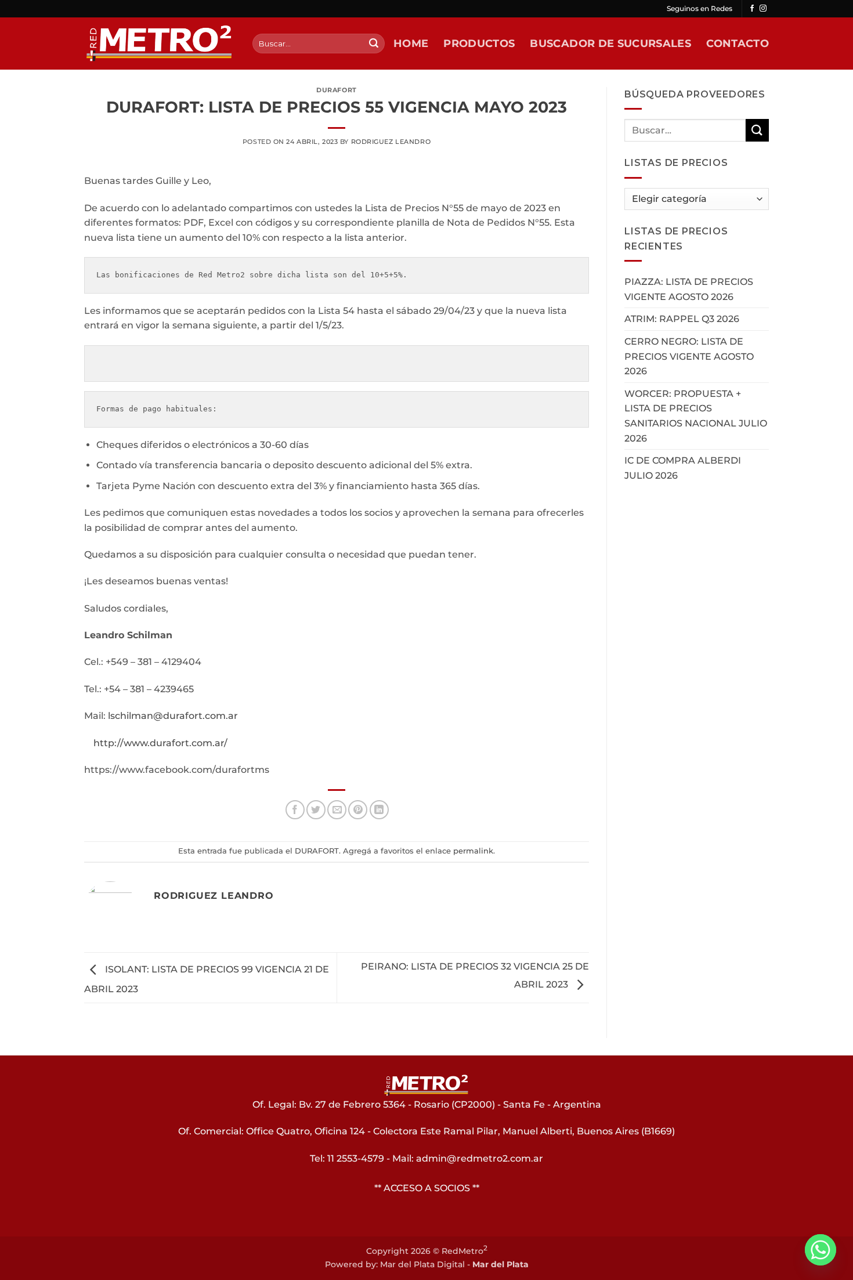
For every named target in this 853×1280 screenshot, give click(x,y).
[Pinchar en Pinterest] (357, 809)
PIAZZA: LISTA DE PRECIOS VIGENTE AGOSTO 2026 (688, 289)
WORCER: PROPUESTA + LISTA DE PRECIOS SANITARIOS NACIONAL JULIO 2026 (695, 416)
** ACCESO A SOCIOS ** (426, 1188)
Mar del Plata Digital (422, 1264)
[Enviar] (374, 43)
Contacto (737, 43)
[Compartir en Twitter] (316, 809)
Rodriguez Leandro (391, 142)
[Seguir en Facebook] (752, 9)
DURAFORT (336, 90)
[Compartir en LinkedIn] (379, 809)
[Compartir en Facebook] (295, 809)
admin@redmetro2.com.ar (479, 1158)
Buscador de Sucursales (610, 43)
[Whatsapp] (820, 1249)
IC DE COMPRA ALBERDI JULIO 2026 (682, 468)
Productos (479, 43)
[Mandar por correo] (336, 809)
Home (410, 43)
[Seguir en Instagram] (763, 9)
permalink (473, 851)
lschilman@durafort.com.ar (173, 715)
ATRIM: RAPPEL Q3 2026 (681, 318)
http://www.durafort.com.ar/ (160, 743)
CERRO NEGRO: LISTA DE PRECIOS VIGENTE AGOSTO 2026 (689, 356)
